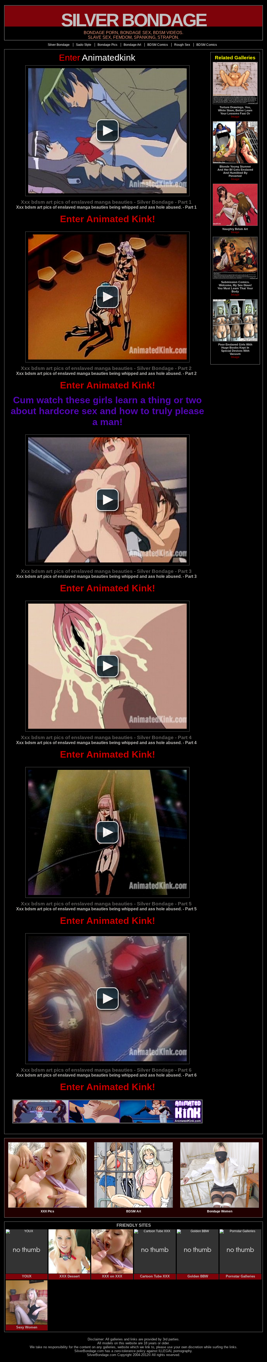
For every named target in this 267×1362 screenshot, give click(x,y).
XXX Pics (47, 1211)
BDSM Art (133, 1211)
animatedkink (97, 57)
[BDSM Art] (133, 1206)
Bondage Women (219, 1211)
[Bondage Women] (219, 1206)
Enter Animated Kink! (107, 219)
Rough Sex (182, 45)
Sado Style (83, 45)
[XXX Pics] (47, 1206)
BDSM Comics (157, 45)
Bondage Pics (107, 45)
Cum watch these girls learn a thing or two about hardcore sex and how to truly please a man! (107, 411)
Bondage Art (132, 45)
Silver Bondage (59, 45)
